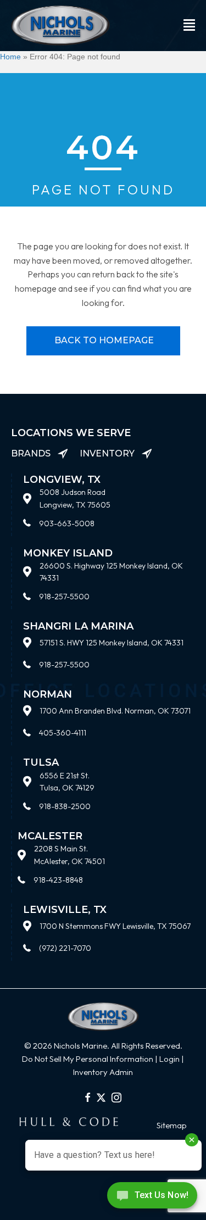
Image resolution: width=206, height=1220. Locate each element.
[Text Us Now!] (152, 1198)
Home (10, 56)
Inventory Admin (103, 1072)
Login (169, 1059)
